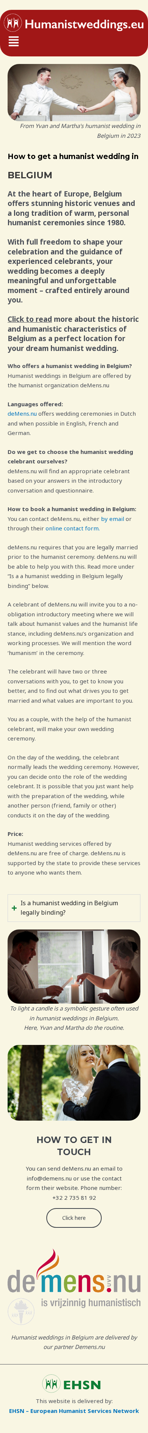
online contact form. (73, 528)
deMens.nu (22, 413)
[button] (74, 42)
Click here (74, 1217)
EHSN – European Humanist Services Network (74, 1410)
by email (113, 518)
